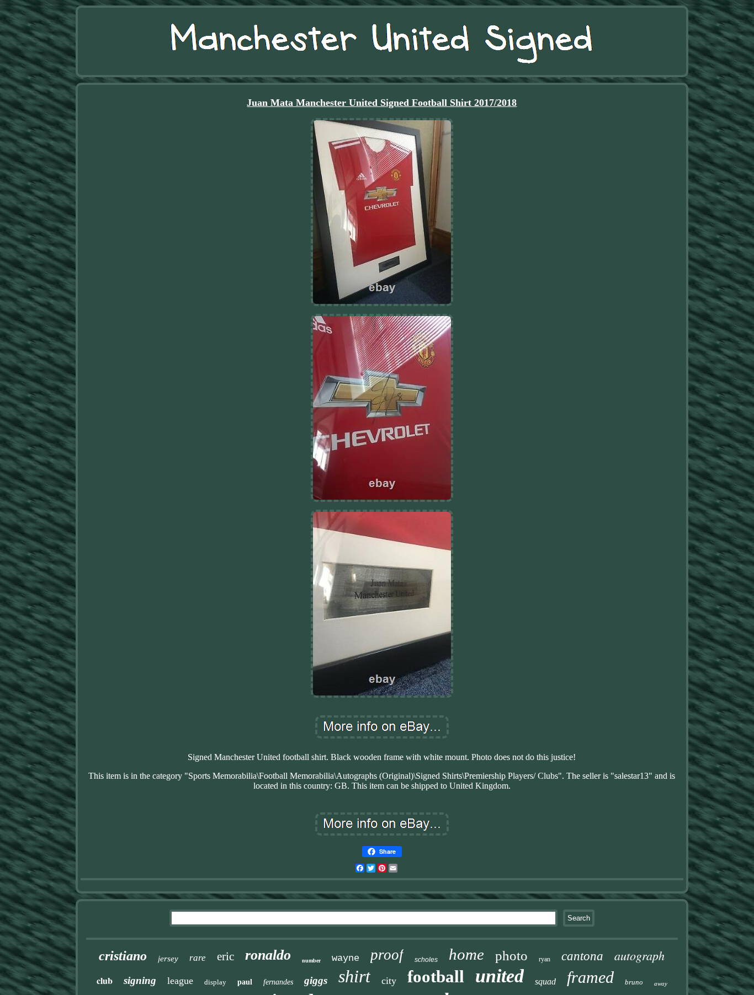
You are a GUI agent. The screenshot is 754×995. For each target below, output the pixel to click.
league (180, 980)
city (388, 980)
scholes (426, 960)
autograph (639, 955)
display (215, 982)
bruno (634, 982)
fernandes (278, 982)
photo (511, 955)
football (435, 976)
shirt (354, 976)
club (105, 980)
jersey (168, 958)
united (499, 976)
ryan (544, 959)
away (660, 983)
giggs (315, 980)
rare (197, 958)
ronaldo (268, 955)
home (466, 954)
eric (225, 956)
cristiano (123, 956)
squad (545, 981)
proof (386, 954)
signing (140, 980)
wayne (345, 958)
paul (244, 982)
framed (590, 977)
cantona (582, 956)
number (311, 960)
